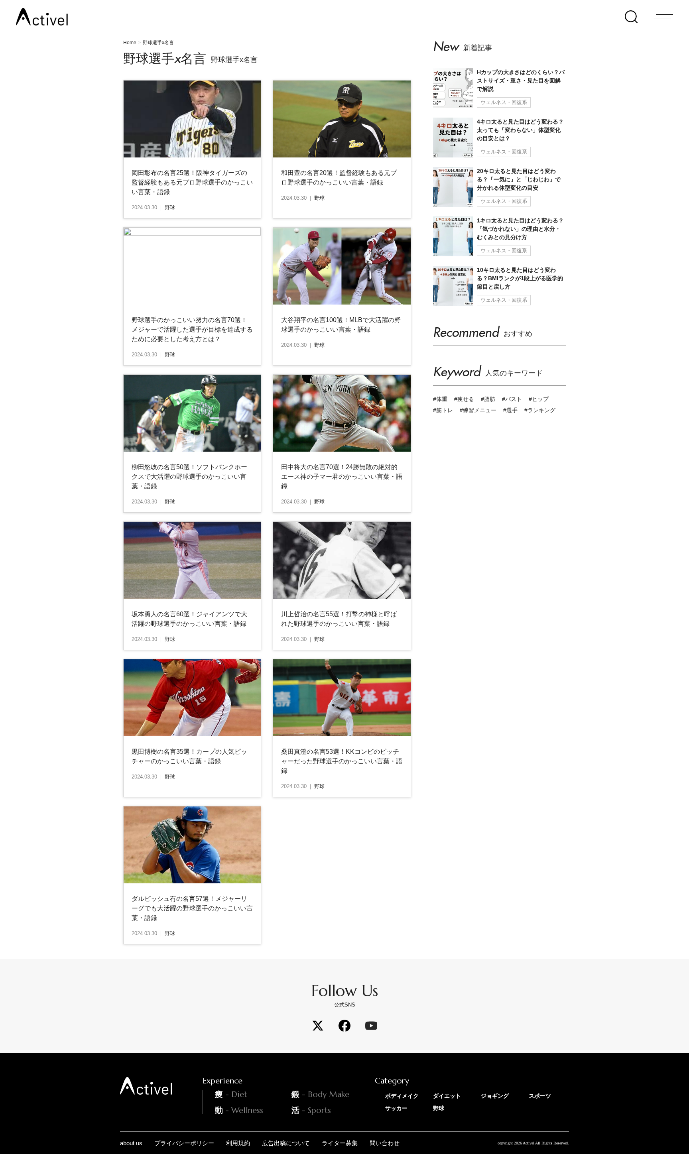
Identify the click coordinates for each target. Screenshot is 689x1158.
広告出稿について (286, 1143)
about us (131, 1143)
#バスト (512, 399)
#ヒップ (539, 399)
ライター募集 (340, 1143)
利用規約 (238, 1143)
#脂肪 (488, 399)
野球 (438, 1108)
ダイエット (447, 1096)
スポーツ (540, 1096)
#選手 (510, 410)
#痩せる (464, 399)
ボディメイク (402, 1096)
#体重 (440, 399)
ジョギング (495, 1096)
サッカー (396, 1108)
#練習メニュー (478, 410)
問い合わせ (385, 1143)
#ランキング (539, 410)
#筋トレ (443, 410)
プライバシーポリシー (184, 1143)
